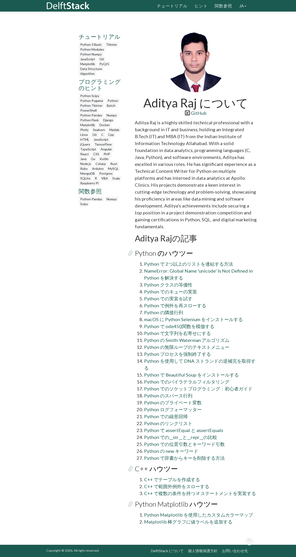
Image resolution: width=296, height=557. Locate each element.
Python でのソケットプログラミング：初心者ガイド (198, 388)
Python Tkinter (91, 105)
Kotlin (104, 159)
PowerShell (88, 110)
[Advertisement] (18, 89)
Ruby (84, 168)
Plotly (84, 130)
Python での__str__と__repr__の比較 (180, 437)
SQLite (85, 178)
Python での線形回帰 (166, 416)
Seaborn (99, 130)
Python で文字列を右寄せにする (177, 333)
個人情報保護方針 (203, 550)
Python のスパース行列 (168, 395)
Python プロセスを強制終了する (177, 354)
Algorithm (87, 74)
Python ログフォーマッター (173, 409)
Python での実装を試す (168, 298)
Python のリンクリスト (168, 423)
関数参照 (223, 5)
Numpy (112, 115)
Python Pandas (91, 115)
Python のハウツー (164, 253)
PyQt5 (104, 64)
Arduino (98, 168)
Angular (106, 149)
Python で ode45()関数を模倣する (179, 326)
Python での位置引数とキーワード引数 (184, 444)
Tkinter (111, 44)
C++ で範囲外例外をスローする (176, 486)
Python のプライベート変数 (173, 402)
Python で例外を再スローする (175, 305)
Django (108, 120)
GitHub (199, 113)
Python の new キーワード (171, 451)
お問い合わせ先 (235, 550)
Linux (84, 135)
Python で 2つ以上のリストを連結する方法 (188, 264)
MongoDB (87, 173)
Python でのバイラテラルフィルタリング (186, 381)
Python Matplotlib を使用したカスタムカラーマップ (198, 514)
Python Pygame (91, 101)
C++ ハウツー (156, 468)
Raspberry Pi (89, 183)
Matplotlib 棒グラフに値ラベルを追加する (188, 521)
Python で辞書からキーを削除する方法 (184, 458)
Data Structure (91, 69)
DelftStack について (167, 550)
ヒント (201, 5)
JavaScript (87, 59)
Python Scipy (89, 96)
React (84, 154)
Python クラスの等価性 (168, 284)
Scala (116, 178)
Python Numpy (91, 54)
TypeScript (88, 149)
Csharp (101, 164)
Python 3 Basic (91, 44)
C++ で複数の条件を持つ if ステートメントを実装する (200, 493)
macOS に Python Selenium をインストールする (193, 319)
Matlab (114, 130)
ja (241, 5)
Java (83, 159)
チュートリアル (172, 5)
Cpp (111, 135)
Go (93, 159)
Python (113, 101)
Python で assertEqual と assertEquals (183, 430)
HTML (84, 139)
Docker (104, 125)
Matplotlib (87, 64)
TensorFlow (103, 144)
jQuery (85, 144)
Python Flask (89, 120)
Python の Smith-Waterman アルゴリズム (186, 340)
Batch (111, 105)
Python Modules (92, 49)
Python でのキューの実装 (170, 291)
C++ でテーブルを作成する (172, 479)
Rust (113, 164)
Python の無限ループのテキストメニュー (186, 347)
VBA (104, 178)
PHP (107, 154)
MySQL (113, 168)
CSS (96, 154)
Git (101, 59)
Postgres (106, 173)
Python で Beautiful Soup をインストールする (191, 374)
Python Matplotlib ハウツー (176, 504)
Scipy (84, 204)
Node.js (85, 164)
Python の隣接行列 (163, 312)
